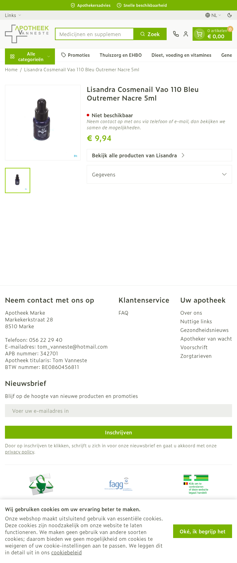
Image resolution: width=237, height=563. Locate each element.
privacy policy (19, 451)
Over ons (191, 312)
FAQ (123, 312)
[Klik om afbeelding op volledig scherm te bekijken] (42, 122)
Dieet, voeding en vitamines (181, 55)
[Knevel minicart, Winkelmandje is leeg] (199, 33)
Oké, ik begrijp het (203, 531)
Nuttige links (196, 321)
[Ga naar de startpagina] (27, 34)
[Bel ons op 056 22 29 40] (176, 34)
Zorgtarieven (196, 355)
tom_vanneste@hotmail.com (72, 346)
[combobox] (94, 34)
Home (11, 69)
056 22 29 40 (45, 339)
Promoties (79, 55)
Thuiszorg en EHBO (121, 55)
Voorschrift (194, 347)
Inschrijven (118, 432)
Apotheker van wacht (206, 338)
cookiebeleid (66, 552)
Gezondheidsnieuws (204, 329)
